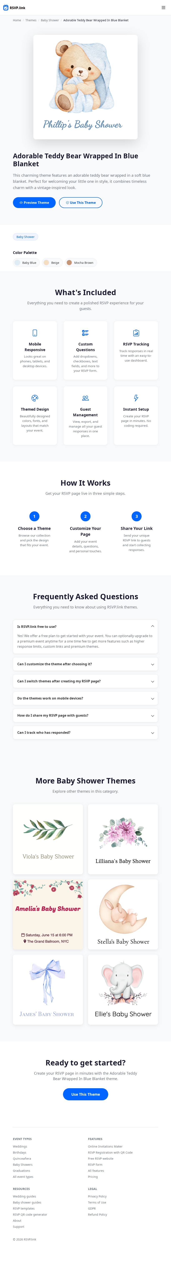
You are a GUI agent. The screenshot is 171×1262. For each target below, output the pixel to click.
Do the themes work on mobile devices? (50, 698)
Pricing (93, 1177)
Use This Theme (82, 202)
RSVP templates (24, 1208)
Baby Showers (23, 1165)
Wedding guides (24, 1196)
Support (18, 1227)
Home (17, 20)
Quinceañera (22, 1158)
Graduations (21, 1171)
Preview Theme (36, 202)
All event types (23, 1177)
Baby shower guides (27, 1202)
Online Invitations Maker (105, 1146)
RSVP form (95, 1165)
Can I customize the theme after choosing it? (54, 664)
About (17, 1221)
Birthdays (19, 1152)
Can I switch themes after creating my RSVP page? (59, 681)
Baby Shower (50, 20)
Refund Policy (97, 1214)
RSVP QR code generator (30, 1214)
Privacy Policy (97, 1196)
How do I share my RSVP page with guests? (52, 715)
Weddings (20, 1146)
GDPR (92, 1208)
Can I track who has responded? (43, 732)
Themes (30, 20)
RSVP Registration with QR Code (110, 1152)
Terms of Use (97, 1202)
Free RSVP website (100, 1158)
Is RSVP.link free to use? (37, 626)
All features (96, 1171)
